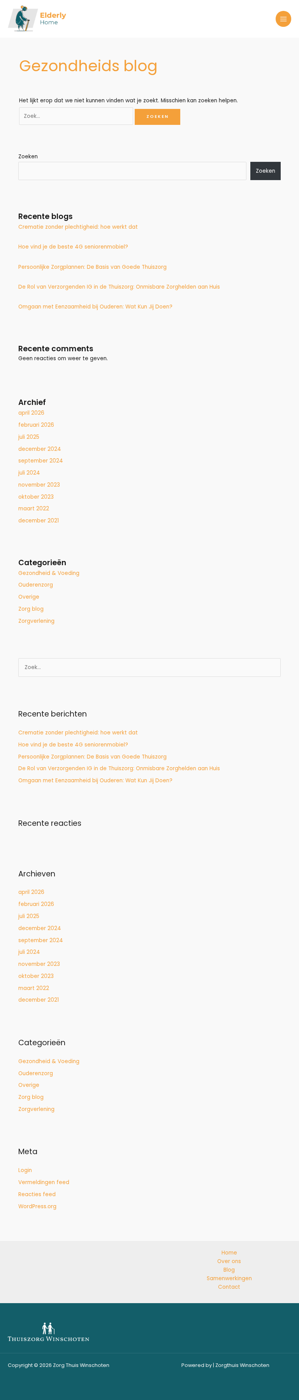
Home (229, 1252)
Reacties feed (37, 1194)
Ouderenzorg (35, 585)
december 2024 (39, 449)
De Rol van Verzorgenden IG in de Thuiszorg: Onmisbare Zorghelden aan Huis (119, 287)
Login (25, 1170)
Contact (229, 1287)
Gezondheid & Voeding (48, 573)
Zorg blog (31, 609)
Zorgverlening (36, 621)
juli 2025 (28, 437)
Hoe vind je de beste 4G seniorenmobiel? (73, 247)
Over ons (229, 1261)
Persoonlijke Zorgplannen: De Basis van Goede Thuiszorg (92, 267)
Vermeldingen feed (43, 1182)
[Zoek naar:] (77, 116)
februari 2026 (36, 425)
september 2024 (40, 460)
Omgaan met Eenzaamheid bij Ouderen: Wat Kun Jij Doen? (95, 306)
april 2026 (31, 413)
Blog (229, 1270)
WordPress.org (37, 1206)
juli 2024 (29, 473)
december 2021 (38, 520)
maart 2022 (33, 508)
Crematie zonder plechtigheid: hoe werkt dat (78, 227)
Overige (28, 597)
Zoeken (28, 156)
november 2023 (39, 485)
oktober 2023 (36, 497)
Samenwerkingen (229, 1278)
